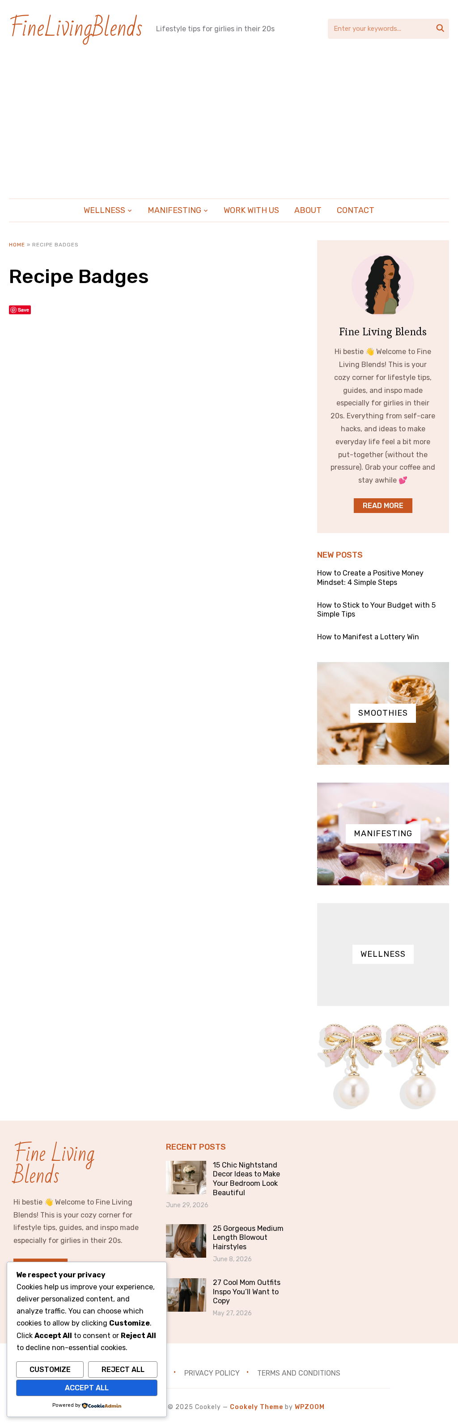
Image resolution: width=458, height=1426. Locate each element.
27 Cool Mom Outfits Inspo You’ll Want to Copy (246, 1291)
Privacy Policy (212, 1373)
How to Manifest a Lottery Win (368, 637)
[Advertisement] (229, 120)
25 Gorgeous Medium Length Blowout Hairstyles (248, 1237)
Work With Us (251, 210)
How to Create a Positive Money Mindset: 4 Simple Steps (370, 578)
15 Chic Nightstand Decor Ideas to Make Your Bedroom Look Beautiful (246, 1179)
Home (17, 245)
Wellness (104, 210)
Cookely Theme (256, 1407)
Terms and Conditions (298, 1373)
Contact (355, 210)
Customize (50, 1369)
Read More (383, 505)
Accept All (87, 1388)
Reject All (123, 1369)
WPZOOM (310, 1407)
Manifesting (174, 210)
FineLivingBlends (76, 28)
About (308, 210)
